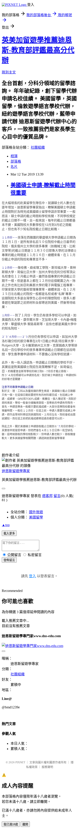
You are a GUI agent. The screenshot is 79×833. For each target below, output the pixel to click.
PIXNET (20, 762)
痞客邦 (47, 496)
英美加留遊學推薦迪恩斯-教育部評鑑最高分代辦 (38, 50)
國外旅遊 (36, 512)
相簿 (14, 156)
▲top (6, 525)
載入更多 (9, 533)
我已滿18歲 (11, 824)
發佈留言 (9, 560)
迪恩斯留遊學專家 (16, 471)
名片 (14, 167)
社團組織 (38, 147)
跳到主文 (9, 72)
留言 (57, 496)
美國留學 (36, 517)
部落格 (16, 161)
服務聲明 (47, 767)
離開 (25, 824)
